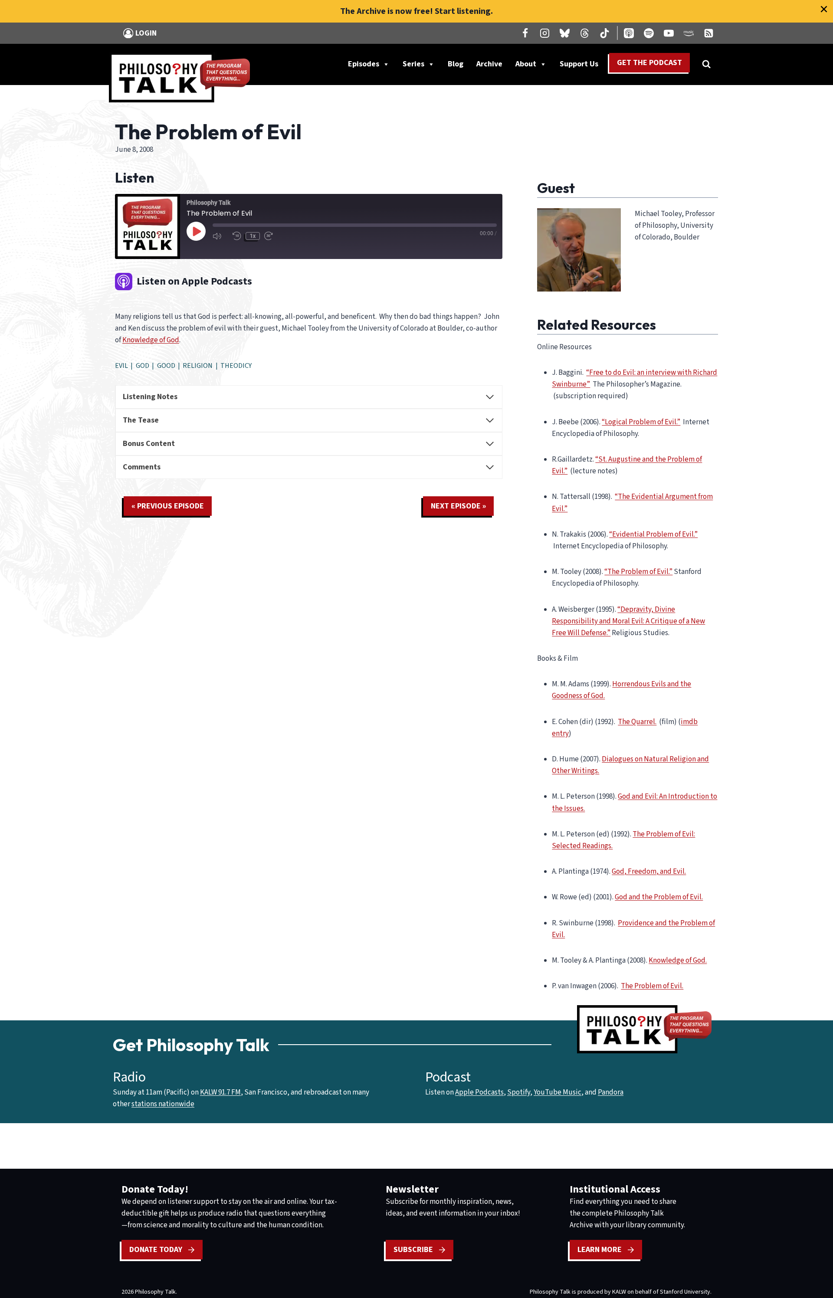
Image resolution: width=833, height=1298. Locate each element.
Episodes (363, 64)
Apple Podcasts (479, 1092)
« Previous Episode (167, 506)
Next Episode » (458, 506)
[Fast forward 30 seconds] (272, 236)
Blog (455, 64)
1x (253, 236)
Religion (198, 365)
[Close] (824, 9)
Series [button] (413, 64)
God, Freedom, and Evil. (649, 871)
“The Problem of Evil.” (638, 572)
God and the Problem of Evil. (659, 897)
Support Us (582, 66)
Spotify (518, 1092)
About (525, 64)
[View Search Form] (706, 64)
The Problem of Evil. (652, 986)
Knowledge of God (150, 340)
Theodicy (236, 365)
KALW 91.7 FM (220, 1092)
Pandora (610, 1092)
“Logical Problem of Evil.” (641, 422)
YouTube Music (557, 1092)
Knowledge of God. (678, 960)
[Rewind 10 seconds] (237, 236)
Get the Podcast (649, 62)
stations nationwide (162, 1104)
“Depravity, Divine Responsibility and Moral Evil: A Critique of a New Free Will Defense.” (628, 621)
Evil (121, 365)
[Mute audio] (220, 236)
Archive (489, 64)
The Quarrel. (637, 722)
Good (166, 365)
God (142, 365)
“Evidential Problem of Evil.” (653, 534)
